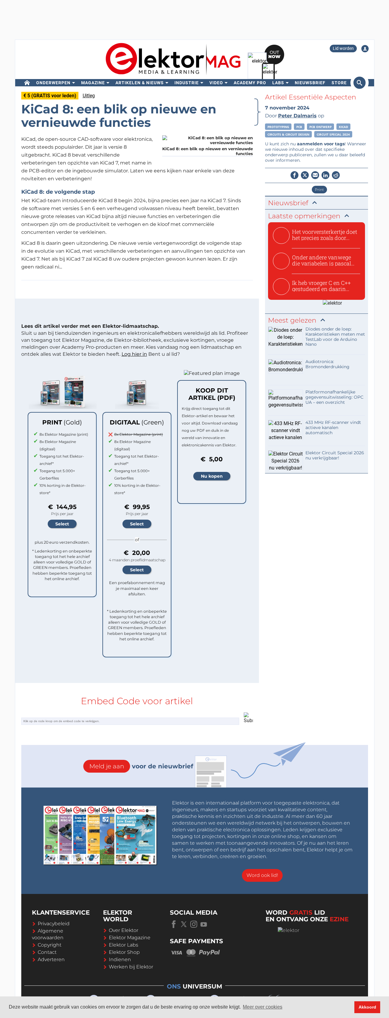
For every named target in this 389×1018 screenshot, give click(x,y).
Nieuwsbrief (310, 82)
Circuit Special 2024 (333, 134)
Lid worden (343, 48)
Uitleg (89, 96)
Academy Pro (250, 82)
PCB (299, 127)
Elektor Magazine (129, 937)
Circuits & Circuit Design (288, 134)
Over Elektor (123, 930)
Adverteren (51, 959)
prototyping (278, 127)
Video (216, 82)
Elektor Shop (124, 952)
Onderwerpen (53, 82)
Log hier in (134, 354)
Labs (278, 82)
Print (319, 189)
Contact (47, 952)
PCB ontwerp (320, 127)
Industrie (186, 82)
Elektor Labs (123, 945)
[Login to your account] (365, 48)
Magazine (93, 82)
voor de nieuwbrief (141, 766)
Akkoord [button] (367, 1007)
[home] (27, 82)
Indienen (120, 959)
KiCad (343, 127)
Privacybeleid (54, 923)
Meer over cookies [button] (262, 1006)
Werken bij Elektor (131, 967)
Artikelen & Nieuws (139, 82)
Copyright (49, 945)
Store (339, 82)
